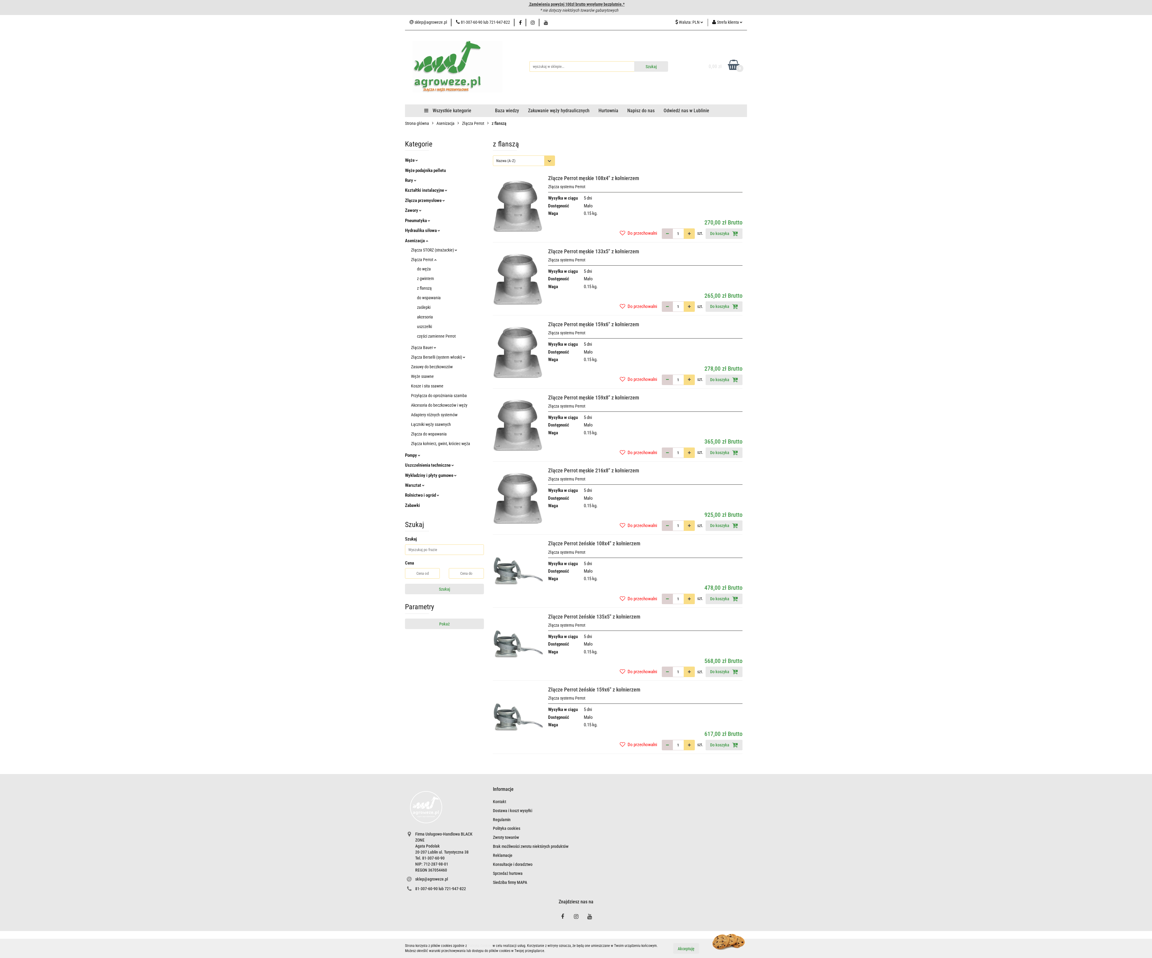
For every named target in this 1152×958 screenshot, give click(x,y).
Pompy (411, 455)
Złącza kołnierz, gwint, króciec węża (440, 443)
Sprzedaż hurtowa (508, 873)
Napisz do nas (641, 110)
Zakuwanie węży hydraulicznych (559, 110)
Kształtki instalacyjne (425, 190)
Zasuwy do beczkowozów (432, 366)
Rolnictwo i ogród (421, 495)
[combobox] (524, 160)
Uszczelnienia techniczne (428, 465)
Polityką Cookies (480, 946)
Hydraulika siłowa (421, 230)
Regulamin (502, 819)
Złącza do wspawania (429, 434)
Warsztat (413, 485)
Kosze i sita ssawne (427, 386)
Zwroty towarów (506, 837)
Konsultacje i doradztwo (512, 864)
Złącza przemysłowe (423, 200)
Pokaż (444, 624)
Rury (409, 180)
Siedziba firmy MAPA (510, 882)
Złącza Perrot (422, 259)
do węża (424, 269)
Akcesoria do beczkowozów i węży (439, 405)
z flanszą (424, 288)
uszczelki (424, 326)
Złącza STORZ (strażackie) (433, 250)
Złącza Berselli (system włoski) (437, 357)
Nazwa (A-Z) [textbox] (505, 160)
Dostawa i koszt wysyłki (512, 810)
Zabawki (412, 505)
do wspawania (429, 297)
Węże (410, 160)
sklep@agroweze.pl (431, 879)
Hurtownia (608, 110)
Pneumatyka (416, 220)
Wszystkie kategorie (451, 110)
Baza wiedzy (507, 110)
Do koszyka (720, 233)
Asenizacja (415, 240)
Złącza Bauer (422, 347)
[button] (503, 789)
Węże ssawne (422, 376)
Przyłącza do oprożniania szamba (439, 395)
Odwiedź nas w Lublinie (686, 110)
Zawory (412, 210)
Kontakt (499, 801)
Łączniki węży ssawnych (431, 424)
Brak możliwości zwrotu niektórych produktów (530, 846)
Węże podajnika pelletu (425, 170)
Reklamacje (502, 855)
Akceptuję (686, 948)
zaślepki (423, 307)
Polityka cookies (506, 828)
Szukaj (444, 589)
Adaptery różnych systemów (434, 414)
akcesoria (425, 317)
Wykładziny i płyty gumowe (429, 475)
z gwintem (425, 278)
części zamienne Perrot (436, 336)
